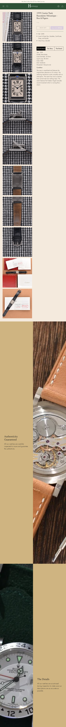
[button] (7, 6)
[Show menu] (3, 6)
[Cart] (62, 6)
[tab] (41, 48)
